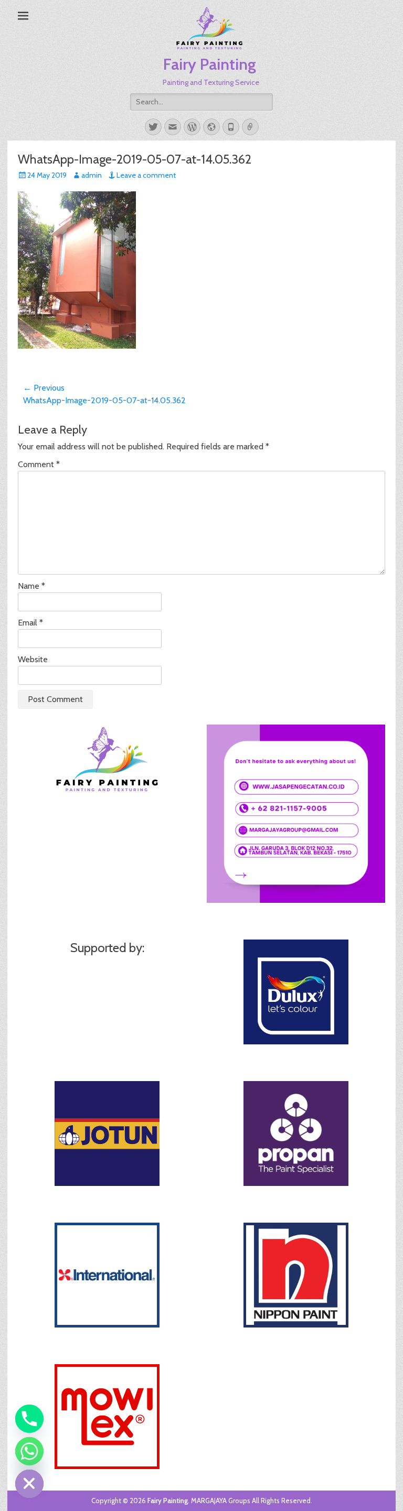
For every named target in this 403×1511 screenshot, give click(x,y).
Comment (39, 464)
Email (30, 623)
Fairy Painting (209, 64)
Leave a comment (146, 175)
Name (31, 586)
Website (33, 659)
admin (91, 175)
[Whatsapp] (29, 1451)
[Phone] (29, 1419)
